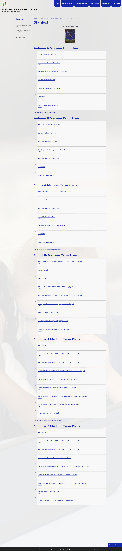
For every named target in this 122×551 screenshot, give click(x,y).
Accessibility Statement (83, 549)
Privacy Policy (94, 549)
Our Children (44, 18)
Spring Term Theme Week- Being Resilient (48, 249)
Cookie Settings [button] (104, 549)
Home (35, 18)
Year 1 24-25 (69, 18)
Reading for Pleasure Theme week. (46, 112)
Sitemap (73, 549)
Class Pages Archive (56, 18)
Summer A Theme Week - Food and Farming (49, 420)
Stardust (78, 18)
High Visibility (65, 549)
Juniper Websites (55, 549)
